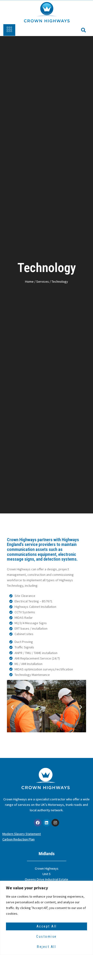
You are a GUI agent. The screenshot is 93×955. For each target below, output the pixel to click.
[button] (12, 707)
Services (42, 281)
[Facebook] (37, 822)
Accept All (46, 926)
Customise (46, 937)
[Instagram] (55, 822)
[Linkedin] (46, 822)
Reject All (46, 947)
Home (29, 281)
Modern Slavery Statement (21, 834)
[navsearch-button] (81, 30)
